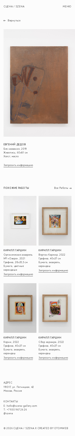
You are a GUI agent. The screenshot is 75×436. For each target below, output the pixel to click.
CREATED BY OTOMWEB (53, 428)
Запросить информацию (18, 165)
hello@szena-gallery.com (22, 406)
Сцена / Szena (14, 6)
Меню (67, 6)
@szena (8, 413)
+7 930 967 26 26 (17, 409)
